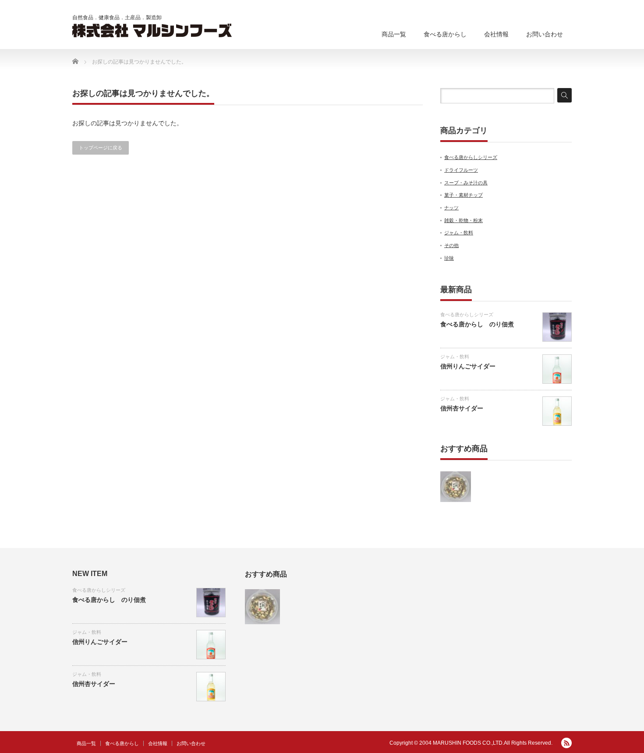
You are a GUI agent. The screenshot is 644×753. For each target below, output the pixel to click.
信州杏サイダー (461, 408)
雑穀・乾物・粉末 (463, 220)
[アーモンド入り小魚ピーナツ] (455, 486)
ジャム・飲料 (458, 232)
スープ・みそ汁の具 (466, 182)
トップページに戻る (100, 147)
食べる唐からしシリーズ (470, 157)
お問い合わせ (544, 34)
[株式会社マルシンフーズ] (152, 30)
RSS (566, 743)
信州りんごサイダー (467, 366)
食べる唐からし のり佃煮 (477, 324)
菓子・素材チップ (463, 195)
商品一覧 (394, 34)
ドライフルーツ (461, 170)
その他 (451, 245)
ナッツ (451, 207)
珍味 (449, 258)
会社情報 (496, 34)
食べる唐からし (445, 34)
